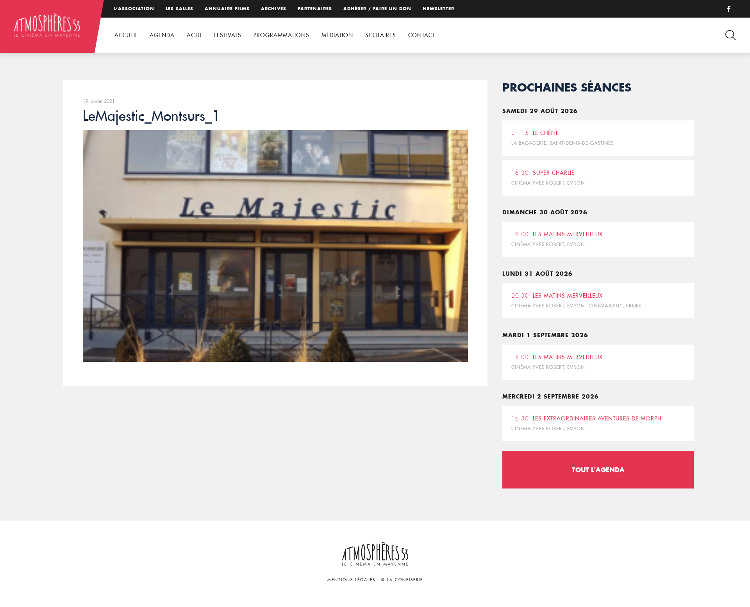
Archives (273, 8)
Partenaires (315, 8)
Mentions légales (351, 579)
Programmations (281, 35)
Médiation (337, 35)
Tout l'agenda (598, 469)
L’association (134, 8)
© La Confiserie (402, 579)
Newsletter (438, 8)
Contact (421, 35)
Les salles (179, 8)
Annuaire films (227, 8)
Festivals (227, 35)
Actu (194, 35)
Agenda (162, 35)
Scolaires (380, 35)
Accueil (126, 35)
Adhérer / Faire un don (377, 8)
